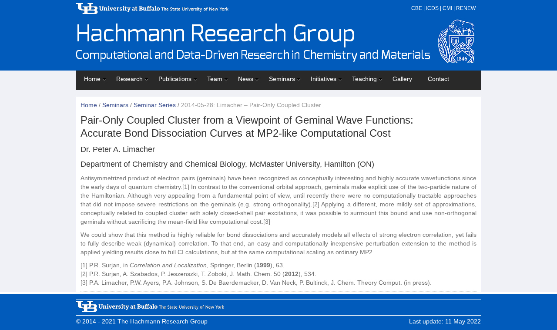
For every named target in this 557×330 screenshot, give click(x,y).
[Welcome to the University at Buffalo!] (150, 309)
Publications (174, 78)
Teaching (364, 78)
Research (129, 78)
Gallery (402, 78)
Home (92, 78)
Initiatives (323, 78)
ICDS (432, 8)
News (245, 78)
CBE (416, 8)
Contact (438, 78)
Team (214, 78)
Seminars (282, 78)
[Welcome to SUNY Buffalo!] (152, 11)
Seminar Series (155, 104)
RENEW (466, 8)
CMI (447, 8)
